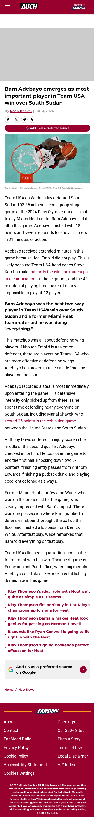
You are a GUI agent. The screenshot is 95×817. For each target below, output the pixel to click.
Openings (66, 721)
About (9, 721)
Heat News (26, 689)
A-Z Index (66, 764)
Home (9, 689)
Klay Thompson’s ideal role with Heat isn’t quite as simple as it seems (49, 594)
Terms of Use (70, 747)
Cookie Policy (16, 756)
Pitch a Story (69, 739)
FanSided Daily (17, 739)
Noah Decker (21, 111)
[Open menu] (7, 7)
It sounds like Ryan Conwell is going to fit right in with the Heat (48, 634)
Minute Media (27, 785)
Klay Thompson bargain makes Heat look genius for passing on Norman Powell (48, 621)
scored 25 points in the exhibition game (40, 421)
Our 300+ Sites (71, 730)
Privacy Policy (16, 747)
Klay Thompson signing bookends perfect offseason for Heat (48, 648)
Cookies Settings (19, 773)
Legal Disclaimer (73, 756)
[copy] (33, 119)
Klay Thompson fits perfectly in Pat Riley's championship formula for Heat (49, 608)
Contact (11, 730)
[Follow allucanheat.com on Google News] (83, 669)
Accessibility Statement (25, 764)
